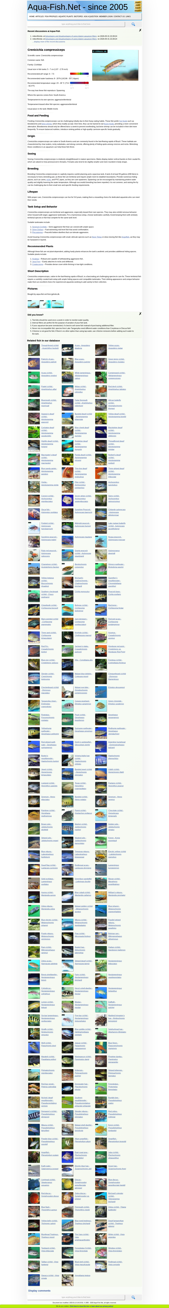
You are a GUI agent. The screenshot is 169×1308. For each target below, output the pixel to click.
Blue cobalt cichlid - (83, 894)
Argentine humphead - (116, 745)
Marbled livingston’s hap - (116, 1018)
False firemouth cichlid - (83, 403)
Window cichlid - (115, 1249)
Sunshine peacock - (49, 538)
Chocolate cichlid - (115, 813)
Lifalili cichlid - (116, 770)
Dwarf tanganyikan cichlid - (116, 1223)
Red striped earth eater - (48, 745)
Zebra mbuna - (48, 907)
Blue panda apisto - (49, 471)
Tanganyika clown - (49, 704)
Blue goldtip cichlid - (83, 1032)
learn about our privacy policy (102, 1306)
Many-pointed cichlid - (49, 621)
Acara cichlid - (49, 374)
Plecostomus (37, 232)
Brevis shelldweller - (49, 977)
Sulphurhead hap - (117, 1030)
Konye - (114, 839)
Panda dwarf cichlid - (83, 457)
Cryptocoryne (37, 264)
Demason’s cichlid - (49, 1114)
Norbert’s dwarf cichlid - (114, 459)
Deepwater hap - (81, 1086)
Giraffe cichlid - (47, 1032)
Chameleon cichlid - (50, 565)
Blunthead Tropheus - (50, 1235)
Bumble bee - (115, 1100)
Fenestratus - (113, 1086)
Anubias (35, 259)
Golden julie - (114, 827)
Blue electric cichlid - (49, 922)
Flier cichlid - (80, 485)
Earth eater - (49, 1167)
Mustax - (81, 1004)
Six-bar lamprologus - (50, 1018)
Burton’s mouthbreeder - (50, 758)
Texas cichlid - (80, 786)
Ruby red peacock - (49, 553)
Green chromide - (116, 702)
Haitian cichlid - (116, 948)
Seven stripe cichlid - (83, 498)
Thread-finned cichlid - (50, 346)
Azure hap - (117, 1167)
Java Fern (36, 262)
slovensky (138, 10)
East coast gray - (81, 1155)
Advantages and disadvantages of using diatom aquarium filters (71, 36)
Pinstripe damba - (115, 1059)
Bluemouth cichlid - (49, 403)
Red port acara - (114, 621)
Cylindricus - (48, 991)
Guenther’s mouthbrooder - (114, 582)
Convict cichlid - (47, 498)
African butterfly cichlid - (115, 404)
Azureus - (114, 635)
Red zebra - (115, 1114)
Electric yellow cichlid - (117, 854)
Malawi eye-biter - (82, 690)
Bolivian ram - (115, 936)
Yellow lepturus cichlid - (47, 582)
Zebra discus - (82, 1196)
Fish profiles (51, 16)
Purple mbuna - (47, 936)
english (138, 5)
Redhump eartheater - (117, 731)
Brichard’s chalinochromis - (81, 582)
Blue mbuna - (47, 854)
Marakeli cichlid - (48, 1058)
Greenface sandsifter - (83, 880)
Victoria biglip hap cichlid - (82, 760)
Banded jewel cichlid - (83, 772)
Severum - (48, 798)
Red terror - (115, 606)
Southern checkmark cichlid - (49, 594)
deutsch (138, 2)
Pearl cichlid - (80, 717)
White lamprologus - (83, 375)
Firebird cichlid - (47, 526)
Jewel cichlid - (47, 772)
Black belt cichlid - (82, 1263)
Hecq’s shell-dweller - (84, 991)
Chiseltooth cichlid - (49, 606)
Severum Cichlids (39, 227)
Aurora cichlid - (48, 894)
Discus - (81, 1184)
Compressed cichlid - (117, 375)
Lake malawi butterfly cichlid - (117, 526)
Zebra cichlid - (117, 1208)
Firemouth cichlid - (82, 1208)
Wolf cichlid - (48, 1044)
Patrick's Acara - (48, 360)
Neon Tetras (97, 237)
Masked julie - (80, 840)
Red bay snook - (48, 1085)
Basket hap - (80, 950)
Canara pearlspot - (83, 702)
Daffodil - (115, 1004)
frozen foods (109, 124)
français (138, 8)
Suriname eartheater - (84, 729)
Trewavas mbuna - (82, 854)
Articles (39, 16)
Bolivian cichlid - (81, 608)
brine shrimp (47, 124)
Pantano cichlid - (116, 784)
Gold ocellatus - (47, 881)
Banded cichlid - (81, 798)
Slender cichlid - (47, 676)
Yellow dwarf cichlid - (117, 415)
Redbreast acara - (83, 866)
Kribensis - (81, 1073)
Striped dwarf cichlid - (83, 962)
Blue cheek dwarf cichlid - (82, 432)
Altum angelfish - (83, 1140)
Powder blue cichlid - (49, 1141)
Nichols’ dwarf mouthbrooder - (49, 1102)
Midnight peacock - (83, 524)
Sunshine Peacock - (83, 511)
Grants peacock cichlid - (83, 553)
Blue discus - (116, 1182)
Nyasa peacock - (116, 538)
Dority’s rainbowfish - (83, 743)
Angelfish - (117, 1140)
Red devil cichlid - (117, 388)
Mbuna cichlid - (81, 922)
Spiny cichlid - (114, 498)
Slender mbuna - (81, 1114)
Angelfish (125, 237)
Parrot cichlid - (83, 812)
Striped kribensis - (115, 1073)
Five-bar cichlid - (81, 1018)
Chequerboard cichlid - (117, 676)
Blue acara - (82, 360)
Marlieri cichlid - (81, 827)
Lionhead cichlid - (48, 1182)
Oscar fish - (49, 511)
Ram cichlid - (48, 950)
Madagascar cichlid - (83, 1058)
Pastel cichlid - (49, 388)
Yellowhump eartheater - (50, 731)
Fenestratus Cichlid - (83, 1249)
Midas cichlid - (81, 389)
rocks (48, 180)
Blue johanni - (114, 909)
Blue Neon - (115, 1045)
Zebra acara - (49, 962)
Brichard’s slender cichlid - (115, 1197)
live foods (123, 121)
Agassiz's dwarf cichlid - (47, 418)
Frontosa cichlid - (117, 661)
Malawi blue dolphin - (83, 675)
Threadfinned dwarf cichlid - (116, 445)
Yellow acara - (115, 346)
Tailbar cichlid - (49, 1263)
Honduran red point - (116, 649)
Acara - (82, 346)
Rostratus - (47, 717)
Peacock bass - (114, 593)
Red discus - (50, 1194)
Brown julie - (47, 827)
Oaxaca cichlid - (50, 1277)
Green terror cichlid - (116, 360)
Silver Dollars (37, 230)
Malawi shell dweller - (84, 1128)
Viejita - (49, 483)
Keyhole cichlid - (83, 634)
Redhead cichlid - (115, 1263)
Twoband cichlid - (48, 1249)
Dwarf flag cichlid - (49, 866)
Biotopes (78, 16)
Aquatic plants (65, 16)
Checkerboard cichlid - (50, 690)
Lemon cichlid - (48, 1004)
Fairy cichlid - (81, 977)
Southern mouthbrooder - (83, 1102)
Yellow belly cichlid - (49, 1222)
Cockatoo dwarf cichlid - (47, 432)
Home (31, 16)
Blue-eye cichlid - (49, 661)
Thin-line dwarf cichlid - (81, 473)
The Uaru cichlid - (82, 1237)
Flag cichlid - (83, 935)
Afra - (84, 660)
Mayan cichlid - (114, 881)
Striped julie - (49, 839)
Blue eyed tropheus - (83, 1222)
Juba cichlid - (114, 1155)
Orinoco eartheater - (116, 565)
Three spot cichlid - (49, 635)
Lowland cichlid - (49, 784)
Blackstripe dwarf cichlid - (115, 432)
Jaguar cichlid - (81, 1045)
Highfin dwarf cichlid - (50, 444)
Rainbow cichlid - (48, 813)
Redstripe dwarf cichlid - (81, 445)
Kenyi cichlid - (115, 1128)
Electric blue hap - (83, 1167)
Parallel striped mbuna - (114, 924)
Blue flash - (49, 1208)
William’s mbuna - (116, 894)
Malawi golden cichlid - (84, 909)
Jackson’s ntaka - (82, 649)
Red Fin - (47, 649)
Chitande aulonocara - (116, 512)
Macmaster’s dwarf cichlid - (49, 459)
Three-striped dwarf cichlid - (116, 473)
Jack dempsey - (81, 621)
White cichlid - (116, 1235)
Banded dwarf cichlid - (83, 416)
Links (128, 16)
